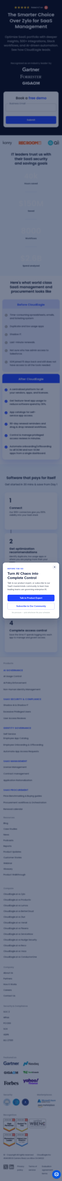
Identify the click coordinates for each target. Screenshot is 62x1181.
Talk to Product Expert (31, 598)
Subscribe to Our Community (31, 606)
